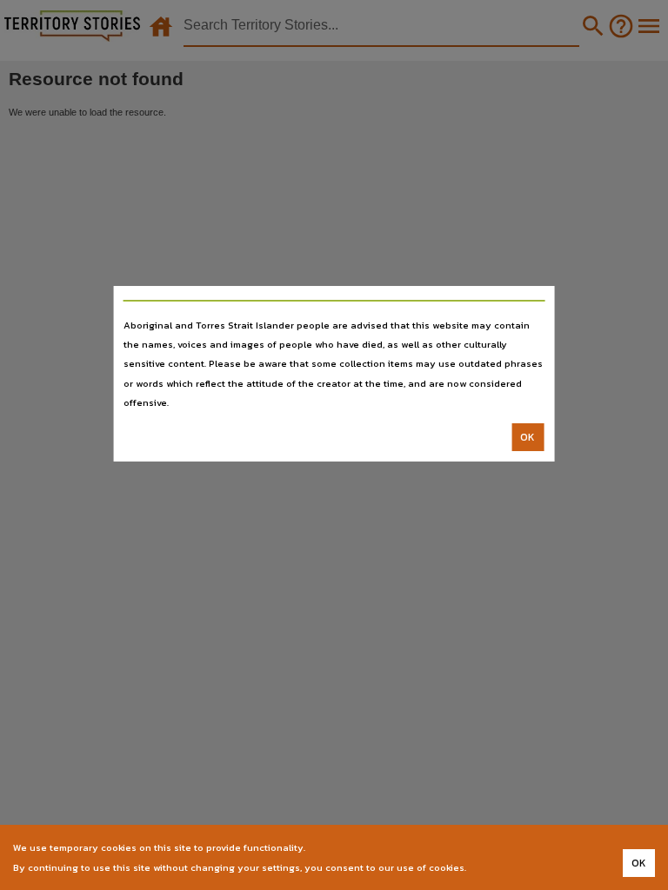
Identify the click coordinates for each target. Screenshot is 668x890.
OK (527, 437)
